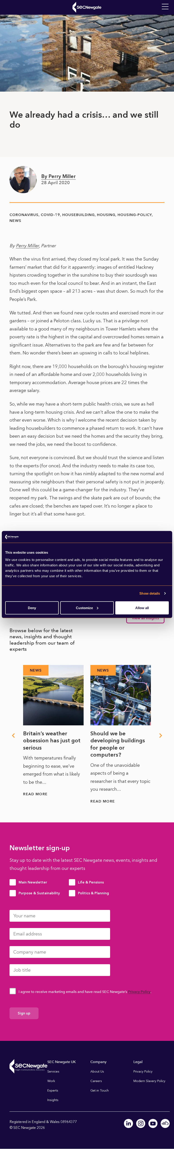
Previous (13, 735)
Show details (149, 593)
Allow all (142, 608)
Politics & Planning (93, 893)
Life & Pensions (91, 882)
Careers (96, 1081)
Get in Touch (99, 1090)
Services (53, 1071)
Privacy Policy (139, 992)
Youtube (152, 1123)
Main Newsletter (33, 882)
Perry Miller (27, 245)
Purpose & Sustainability (39, 893)
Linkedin (128, 1123)
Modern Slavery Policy (149, 1081)
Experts (52, 1090)
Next (160, 735)
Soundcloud (165, 1123)
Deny (32, 608)
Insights (52, 1100)
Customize (84, 608)
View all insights (145, 618)
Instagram (140, 1123)
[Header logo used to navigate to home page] (86, 7)
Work (51, 1081)
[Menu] (165, 7)
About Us (97, 1071)
